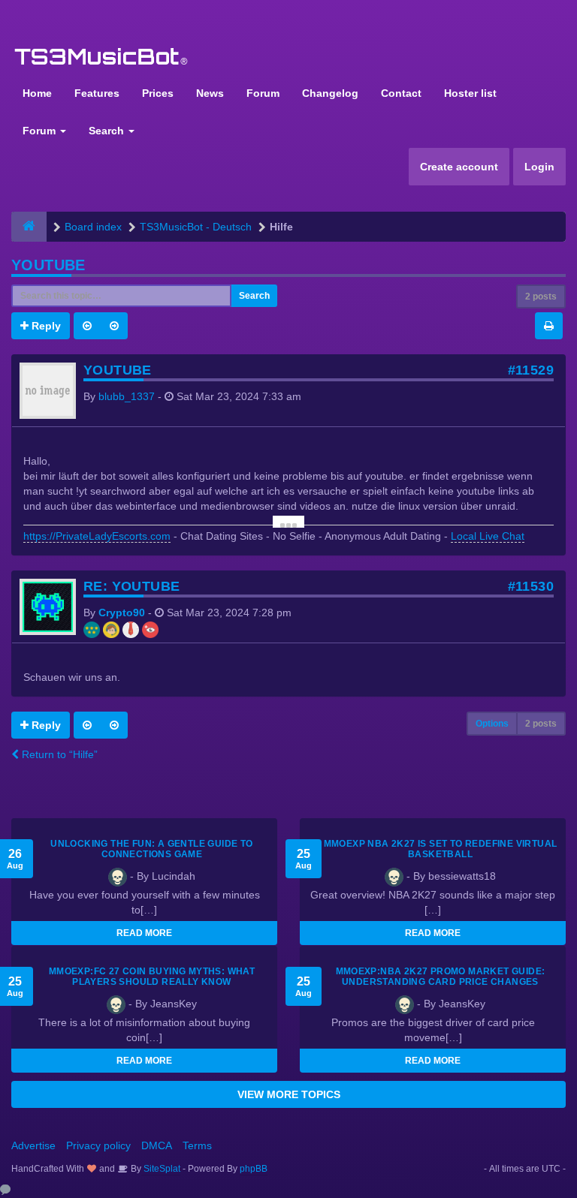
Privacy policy (98, 1145)
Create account (459, 167)
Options (492, 723)
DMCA (156, 1145)
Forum (262, 93)
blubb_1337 (126, 396)
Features (96, 93)
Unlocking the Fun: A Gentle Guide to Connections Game (151, 848)
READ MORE (144, 933)
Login (539, 167)
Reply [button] (45, 326)
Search (108, 131)
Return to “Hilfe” (58, 754)
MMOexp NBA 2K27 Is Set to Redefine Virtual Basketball (440, 848)
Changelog (330, 93)
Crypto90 (121, 613)
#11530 (531, 586)
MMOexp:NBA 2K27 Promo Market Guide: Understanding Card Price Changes (440, 976)
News (210, 93)
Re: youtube (131, 586)
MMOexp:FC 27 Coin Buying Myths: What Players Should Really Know (152, 976)
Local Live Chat (487, 536)
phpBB (253, 1168)
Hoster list (470, 93)
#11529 (531, 370)
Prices (158, 93)
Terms (197, 1145)
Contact (401, 93)
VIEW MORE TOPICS (288, 1094)
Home (37, 93)
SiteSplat (160, 1168)
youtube (48, 265)
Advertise (33, 1145)
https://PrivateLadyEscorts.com (97, 536)
